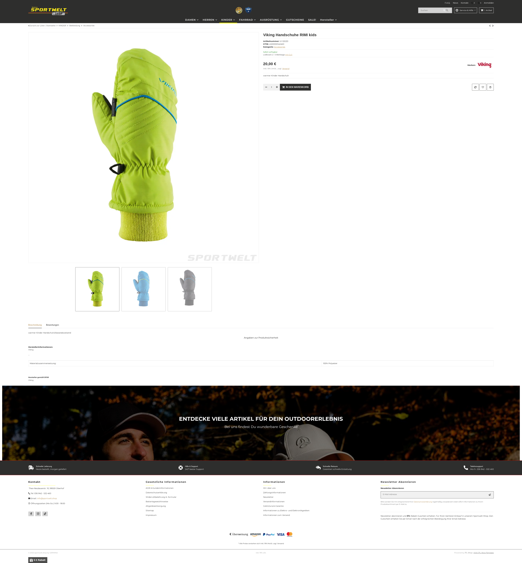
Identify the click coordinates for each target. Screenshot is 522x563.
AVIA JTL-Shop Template (484, 553)
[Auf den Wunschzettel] (482, 87)
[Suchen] (447, 10)
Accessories (279, 47)
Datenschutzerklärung (156, 492)
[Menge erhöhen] (277, 87)
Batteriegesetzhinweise (157, 501)
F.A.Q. (447, 3)
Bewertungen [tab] (52, 325)
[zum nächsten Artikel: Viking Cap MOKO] (490, 25)
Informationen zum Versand (276, 515)
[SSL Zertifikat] (239, 10)
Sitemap (150, 510)
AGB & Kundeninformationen (159, 488)
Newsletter (268, 497)
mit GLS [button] (288, 55)
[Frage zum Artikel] (490, 87)
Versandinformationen (274, 501)
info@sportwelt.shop (47, 498)
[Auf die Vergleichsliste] (475, 87)
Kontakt (464, 3)
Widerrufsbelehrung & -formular (161, 497)
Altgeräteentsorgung (156, 506)
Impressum (151, 515)
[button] (473, 3)
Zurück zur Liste (36, 25)
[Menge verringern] (266, 87)
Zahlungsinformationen (274, 492)
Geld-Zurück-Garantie (273, 506)
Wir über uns (269, 488)
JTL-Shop (469, 553)
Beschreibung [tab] (35, 325)
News (455, 3)
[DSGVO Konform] (248, 10)
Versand (285, 68)
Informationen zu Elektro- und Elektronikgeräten (286, 510)
